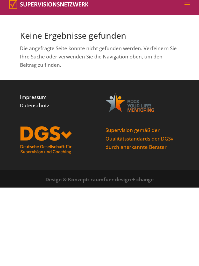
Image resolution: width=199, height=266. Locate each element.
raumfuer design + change (122, 179)
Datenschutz (34, 105)
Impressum (33, 97)
